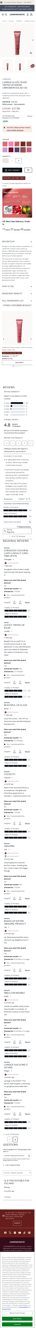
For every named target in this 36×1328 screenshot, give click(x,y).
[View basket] (31, 14)
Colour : (6, 139)
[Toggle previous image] (1, 40)
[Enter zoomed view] (31, 53)
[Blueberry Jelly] (11, 149)
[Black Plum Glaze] (17, 149)
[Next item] (30, 338)
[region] (17, 1290)
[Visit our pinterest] (29, 1232)
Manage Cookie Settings (17, 1313)
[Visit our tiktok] (24, 1232)
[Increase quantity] (19, 160)
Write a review (7, 104)
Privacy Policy (23, 1307)
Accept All (17, 1324)
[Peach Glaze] (5, 144)
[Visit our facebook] (5, 1232)
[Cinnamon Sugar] (23, 149)
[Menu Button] (2, 14)
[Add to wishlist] (28, 170)
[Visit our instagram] (14, 1232)
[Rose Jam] (29, 149)
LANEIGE (19, 21)
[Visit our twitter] (10, 1232)
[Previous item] (3, 338)
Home (4, 21)
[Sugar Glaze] (29, 144)
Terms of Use (6, 1309)
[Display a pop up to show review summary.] (17, 356)
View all (29, 116)
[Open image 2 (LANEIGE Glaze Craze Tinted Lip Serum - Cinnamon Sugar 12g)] (20, 66)
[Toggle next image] (32, 40)
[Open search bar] (6, 14)
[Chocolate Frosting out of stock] (23, 144)
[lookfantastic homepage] (17, 14)
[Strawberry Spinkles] (11, 144)
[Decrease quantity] (5, 160)
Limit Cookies (17, 1318)
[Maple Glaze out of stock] (17, 144)
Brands (11, 21)
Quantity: (6, 156)
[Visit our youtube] (19, 1232)
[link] (27, 14)
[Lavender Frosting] (5, 149)
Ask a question (19, 104)
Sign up (17, 1223)
